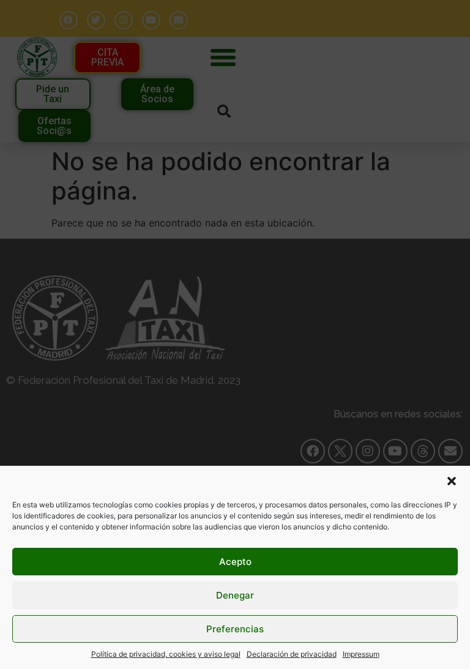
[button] (452, 481)
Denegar (235, 595)
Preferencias (235, 629)
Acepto (235, 561)
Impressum (361, 654)
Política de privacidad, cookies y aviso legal (166, 654)
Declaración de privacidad (292, 654)
